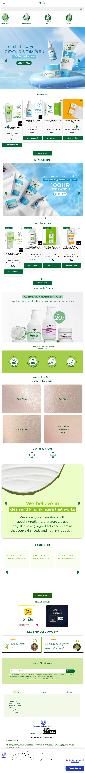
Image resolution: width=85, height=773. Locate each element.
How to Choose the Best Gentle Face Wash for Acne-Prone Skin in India (26, 558)
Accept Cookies (75, 768)
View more (42, 595)
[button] (39, 218)
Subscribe (70, 671)
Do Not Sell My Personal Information (75, 761)
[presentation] (6, 61)
